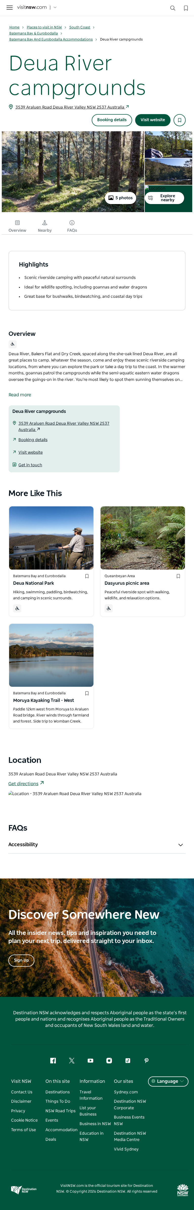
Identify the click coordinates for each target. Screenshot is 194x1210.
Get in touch (30, 465)
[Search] (173, 9)
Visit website (153, 120)
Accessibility (23, 844)
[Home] (31, 7)
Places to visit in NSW (44, 27)
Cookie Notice (24, 1120)
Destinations (57, 1092)
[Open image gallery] (73, 211)
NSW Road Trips (60, 1111)
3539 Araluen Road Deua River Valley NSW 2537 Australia (70, 107)
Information (92, 1081)
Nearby (45, 230)
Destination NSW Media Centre (130, 1136)
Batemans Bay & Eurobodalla (33, 33)
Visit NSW (21, 1081)
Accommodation (61, 1130)
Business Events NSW (129, 1120)
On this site (57, 1081)
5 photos (124, 198)
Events (51, 1120)
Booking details (112, 120)
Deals (50, 1139)
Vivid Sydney (126, 1149)
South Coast (79, 27)
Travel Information (91, 1095)
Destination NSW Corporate (130, 1104)
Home (14, 27)
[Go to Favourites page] (185, 7)
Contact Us (21, 1092)
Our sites (123, 1081)
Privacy (18, 1111)
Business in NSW (95, 1124)
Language (167, 1081)
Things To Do (57, 1101)
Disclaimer (21, 1101)
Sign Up (21, 960)
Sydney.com (126, 1092)
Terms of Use (23, 1130)
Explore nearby (167, 198)
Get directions (23, 784)
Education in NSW (92, 1136)
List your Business (88, 1111)
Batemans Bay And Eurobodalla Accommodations (51, 39)
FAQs (72, 230)
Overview (17, 230)
